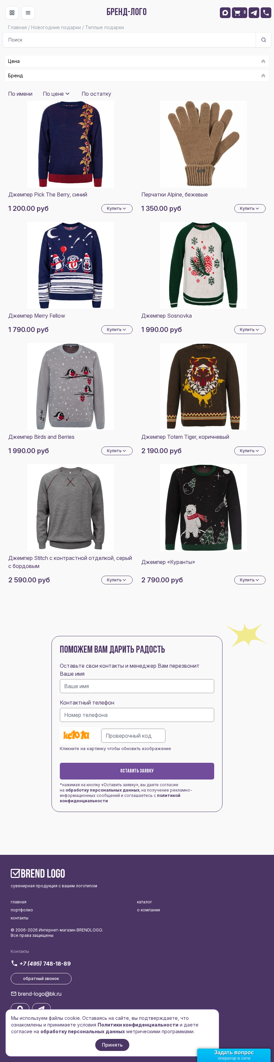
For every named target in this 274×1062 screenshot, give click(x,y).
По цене (53, 93)
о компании (148, 909)
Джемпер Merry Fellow (36, 315)
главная (18, 901)
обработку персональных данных (102, 790)
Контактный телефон (87, 702)
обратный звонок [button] (41, 978)
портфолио (22, 909)
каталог (144, 901)
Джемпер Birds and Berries (41, 436)
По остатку (96, 93)
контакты (19, 917)
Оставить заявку (137, 771)
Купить (114, 208)
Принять (112, 1045)
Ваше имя (72, 673)
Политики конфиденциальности (138, 1025)
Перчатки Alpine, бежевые (174, 194)
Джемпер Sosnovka (166, 315)
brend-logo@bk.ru (39, 993)
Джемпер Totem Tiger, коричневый (185, 436)
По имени (20, 93)
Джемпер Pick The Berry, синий (47, 194)
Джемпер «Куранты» (168, 562)
